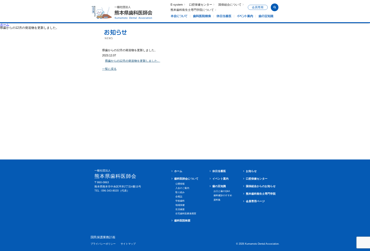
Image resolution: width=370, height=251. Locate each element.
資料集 (217, 199)
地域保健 (180, 205)
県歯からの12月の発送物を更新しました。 (132, 60)
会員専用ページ (255, 201)
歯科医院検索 (182, 220)
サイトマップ (128, 244)
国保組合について (229, 4)
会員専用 (257, 7)
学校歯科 (180, 200)
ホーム (4, 24)
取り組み (180, 192)
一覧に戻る (109, 68)
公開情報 (180, 183)
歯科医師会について (186, 178)
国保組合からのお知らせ (261, 186)
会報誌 (178, 196)
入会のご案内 (182, 188)
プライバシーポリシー (103, 244)
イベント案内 (220, 178)
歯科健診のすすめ (223, 195)
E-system (177, 4)
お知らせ (251, 171)
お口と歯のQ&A (222, 191)
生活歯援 (180, 209)
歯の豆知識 (219, 186)
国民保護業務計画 (103, 237)
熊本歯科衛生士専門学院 (261, 193)
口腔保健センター (200, 4)
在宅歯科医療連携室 (185, 213)
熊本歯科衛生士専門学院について (192, 9)
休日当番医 (219, 171)
